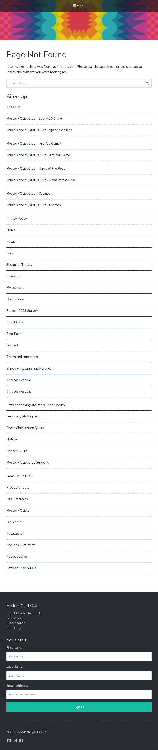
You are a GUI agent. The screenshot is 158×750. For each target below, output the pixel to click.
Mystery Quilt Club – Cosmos (28, 193)
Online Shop (15, 299)
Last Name (14, 666)
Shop (10, 253)
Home (10, 230)
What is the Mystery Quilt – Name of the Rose (41, 180)
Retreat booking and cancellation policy (35, 405)
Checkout (13, 276)
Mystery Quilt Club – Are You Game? (33, 143)
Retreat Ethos (17, 556)
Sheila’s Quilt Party (20, 545)
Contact (12, 345)
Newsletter (15, 533)
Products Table (17, 487)
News (10, 241)
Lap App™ (13, 522)
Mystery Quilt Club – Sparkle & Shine (34, 118)
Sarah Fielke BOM (19, 476)
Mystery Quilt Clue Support (27, 462)
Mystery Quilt (17, 451)
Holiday (12, 439)
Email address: (17, 685)
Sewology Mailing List (22, 416)
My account (15, 287)
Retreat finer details (21, 568)
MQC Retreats (17, 499)
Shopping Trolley (19, 265)
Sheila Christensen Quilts (25, 428)
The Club (13, 107)
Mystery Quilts (17, 510)
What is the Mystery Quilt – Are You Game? (38, 155)
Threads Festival (18, 380)
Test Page (13, 334)
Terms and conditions (22, 357)
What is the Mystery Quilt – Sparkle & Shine (39, 130)
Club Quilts (15, 322)
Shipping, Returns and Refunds (28, 368)
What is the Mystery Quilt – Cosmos (33, 205)
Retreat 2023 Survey (22, 311)
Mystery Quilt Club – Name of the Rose (35, 168)
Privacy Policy (16, 218)
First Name (14, 648)
